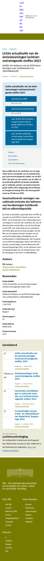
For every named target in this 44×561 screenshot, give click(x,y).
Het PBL (8, 505)
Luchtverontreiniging (26, 76)
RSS (6, 551)
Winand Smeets (8, 267)
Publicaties (29, 508)
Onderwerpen (30, 511)
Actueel (28, 505)
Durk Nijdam (21, 267)
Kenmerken (12, 156)
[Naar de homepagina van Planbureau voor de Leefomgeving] (22, 16)
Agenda (28, 515)
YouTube (8, 548)
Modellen (29, 518)
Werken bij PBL (11, 511)
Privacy (8, 515)
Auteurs (11, 152)
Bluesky (8, 544)
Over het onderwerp (16, 164)
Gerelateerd (13, 160)
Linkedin (8, 541)
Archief (8, 525)
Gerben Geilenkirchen (11, 270)
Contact (8, 508)
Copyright (9, 522)
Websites (29, 522)
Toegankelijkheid (12, 518)
